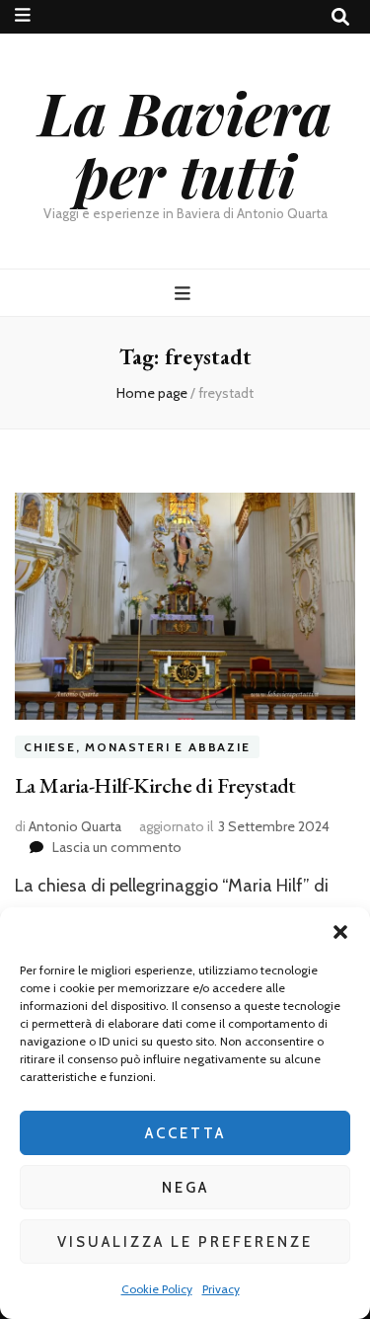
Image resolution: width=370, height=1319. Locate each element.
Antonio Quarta (75, 826)
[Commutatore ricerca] (340, 17)
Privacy (221, 1288)
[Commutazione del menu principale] (185, 293)
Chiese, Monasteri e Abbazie (137, 746)
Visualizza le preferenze (185, 1242)
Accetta (185, 1133)
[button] (340, 932)
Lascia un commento (117, 847)
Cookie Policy (156, 1288)
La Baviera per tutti (185, 142)
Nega (185, 1188)
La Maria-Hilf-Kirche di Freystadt (155, 785)
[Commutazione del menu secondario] (23, 15)
